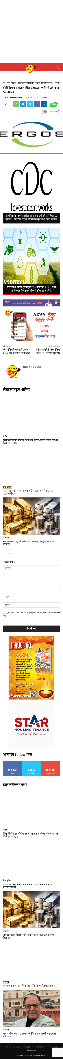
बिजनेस (6, 537)
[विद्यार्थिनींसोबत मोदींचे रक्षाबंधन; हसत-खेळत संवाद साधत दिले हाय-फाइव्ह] (31, 414)
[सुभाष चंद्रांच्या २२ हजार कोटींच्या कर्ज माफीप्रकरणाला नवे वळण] (31, 1008)
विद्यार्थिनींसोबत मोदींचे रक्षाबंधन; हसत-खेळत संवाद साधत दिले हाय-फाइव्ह (30, 441)
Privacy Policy (28, 1046)
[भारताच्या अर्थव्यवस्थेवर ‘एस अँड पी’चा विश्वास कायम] (31, 960)
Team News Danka (13, 97)
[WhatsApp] (16, 104)
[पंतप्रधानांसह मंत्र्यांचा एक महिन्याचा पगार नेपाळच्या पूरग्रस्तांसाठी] (31, 465)
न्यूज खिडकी (11, 83)
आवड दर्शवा (12, 762)
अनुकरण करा (31, 762)
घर (4, 83)
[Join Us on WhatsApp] (53, 104)
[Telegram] (23, 104)
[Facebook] (37, 104)
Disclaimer (41, 1046)
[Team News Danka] (13, 371)
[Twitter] (30, 104)
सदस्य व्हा (50, 762)
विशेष (5, 436)
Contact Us (31, 1050)
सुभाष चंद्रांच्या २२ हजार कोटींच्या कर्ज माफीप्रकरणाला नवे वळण (29, 1035)
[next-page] (10, 552)
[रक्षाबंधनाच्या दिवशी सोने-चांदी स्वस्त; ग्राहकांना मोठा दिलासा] (31, 516)
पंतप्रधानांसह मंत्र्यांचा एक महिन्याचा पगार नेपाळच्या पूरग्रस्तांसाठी (28, 492)
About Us (53, 1046)
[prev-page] (5, 552)
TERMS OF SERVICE (12, 1046)
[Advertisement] (31, 31)
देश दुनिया (7, 487)
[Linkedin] (44, 104)
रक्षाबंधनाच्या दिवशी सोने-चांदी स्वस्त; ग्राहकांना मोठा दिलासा (28, 543)
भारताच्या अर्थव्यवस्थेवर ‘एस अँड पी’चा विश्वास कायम (29, 985)
